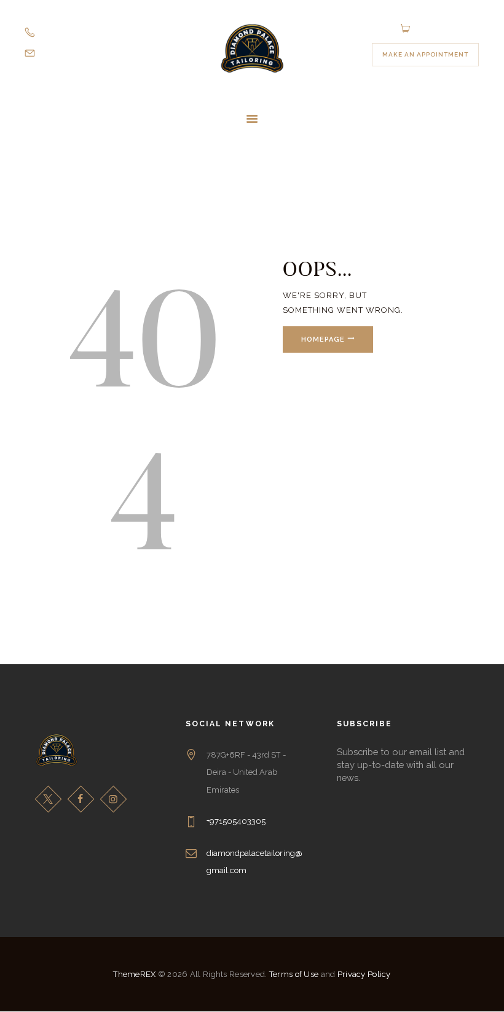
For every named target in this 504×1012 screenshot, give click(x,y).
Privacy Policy (364, 974)
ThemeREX (134, 974)
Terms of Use (293, 974)
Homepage (323, 339)
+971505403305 (236, 821)
